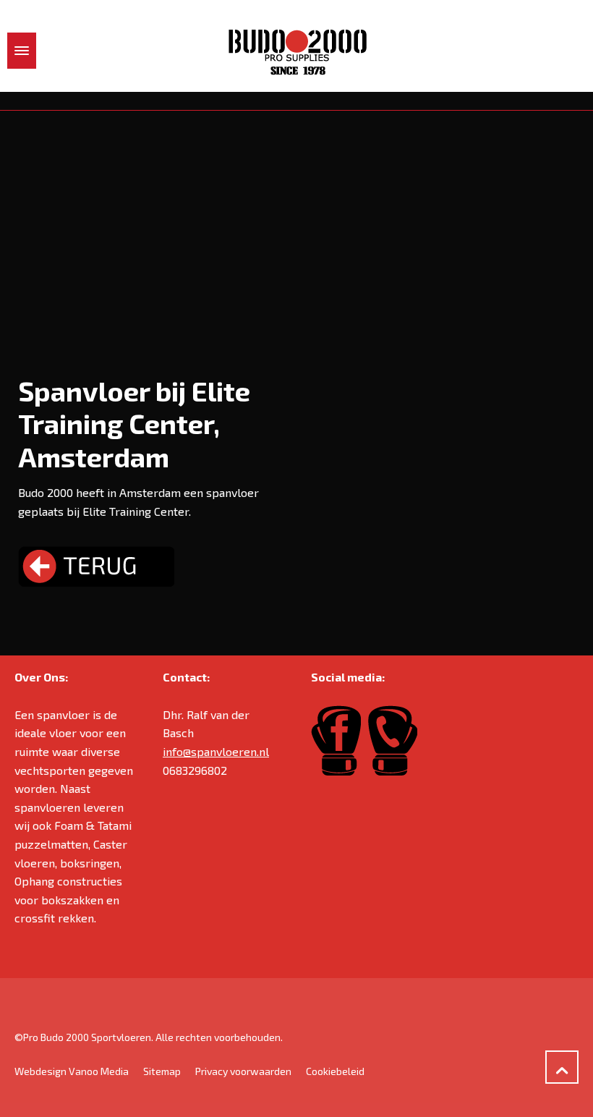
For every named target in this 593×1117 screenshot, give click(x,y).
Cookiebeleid (335, 1071)
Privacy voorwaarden (243, 1071)
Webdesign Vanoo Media (71, 1071)
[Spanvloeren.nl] (296, 51)
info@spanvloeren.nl (216, 751)
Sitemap (162, 1071)
